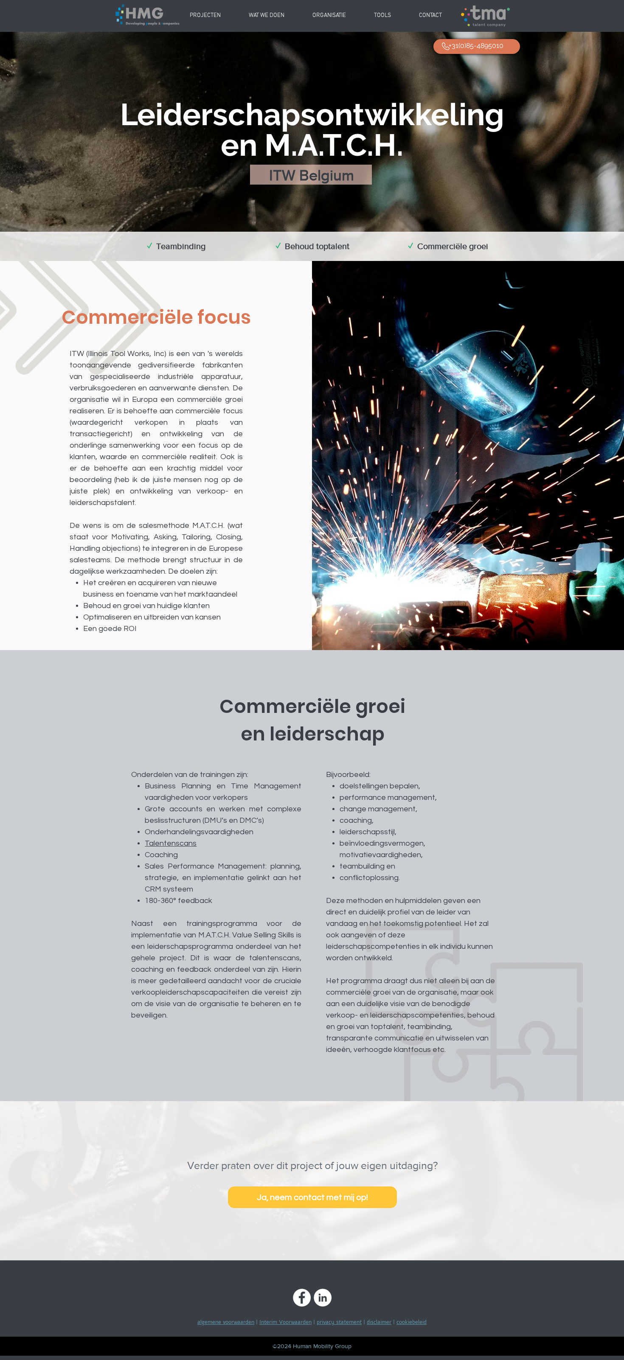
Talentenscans (171, 843)
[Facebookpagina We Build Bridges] (302, 1298)
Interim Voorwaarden (285, 1322)
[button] (329, 15)
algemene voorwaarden (225, 1322)
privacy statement (339, 1322)
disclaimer (379, 1322)
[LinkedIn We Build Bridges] (323, 1298)
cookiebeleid (411, 1322)
